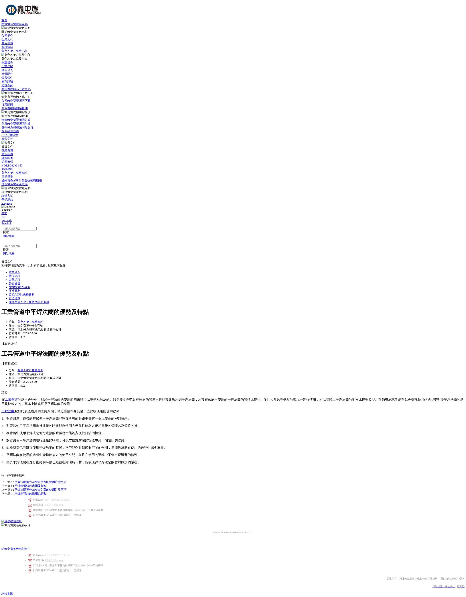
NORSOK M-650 (11, 165)
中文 (4, 213)
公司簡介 (7, 35)
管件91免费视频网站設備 (17, 127)
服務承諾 (7, 47)
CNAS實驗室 (9, 135)
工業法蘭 (7, 66)
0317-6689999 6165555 (57, 499)
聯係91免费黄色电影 (14, 184)
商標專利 (7, 169)
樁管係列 (7, 85)
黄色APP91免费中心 (14, 50)
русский (6, 220)
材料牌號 (7, 81)
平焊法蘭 (8, 411)
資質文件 (7, 138)
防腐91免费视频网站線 (16, 123)
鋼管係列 (7, 70)
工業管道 (11, 399)
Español (6, 223)
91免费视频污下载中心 (16, 89)
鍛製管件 (7, 77)
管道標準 (7, 176)
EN (3, 216)
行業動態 (7, 104)
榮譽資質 (7, 161)
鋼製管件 (7, 62)
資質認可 (7, 158)
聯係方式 (7, 195)
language (6, 203)
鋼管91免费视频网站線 (16, 119)
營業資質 (7, 150)
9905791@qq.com (54, 505)
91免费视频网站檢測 (14, 108)
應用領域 (7, 43)
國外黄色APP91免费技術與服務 (21, 180)
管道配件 (7, 73)
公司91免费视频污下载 (16, 100)
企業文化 (7, 39)
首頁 (4, 20)
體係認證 (7, 154)
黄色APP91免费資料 (14, 172)
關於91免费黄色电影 (14, 24)
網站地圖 (7, 593)
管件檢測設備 (10, 131)
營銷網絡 (7, 199)
